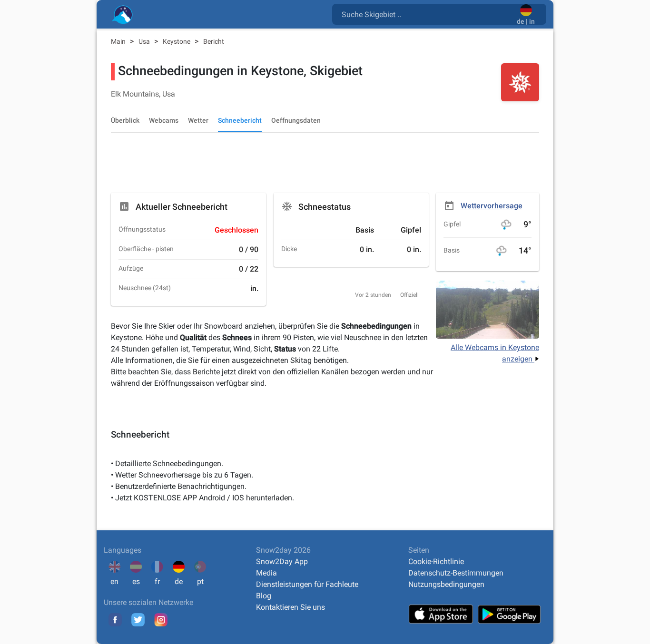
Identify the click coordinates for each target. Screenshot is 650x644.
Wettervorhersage (491, 205)
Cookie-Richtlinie (436, 561)
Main (119, 41)
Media (266, 572)
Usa (144, 41)
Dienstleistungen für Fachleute (307, 584)
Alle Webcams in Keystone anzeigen (495, 353)
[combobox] (426, 13)
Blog (263, 595)
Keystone (177, 41)
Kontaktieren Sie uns (290, 607)
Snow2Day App (282, 561)
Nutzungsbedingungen (446, 584)
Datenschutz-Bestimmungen (455, 572)
